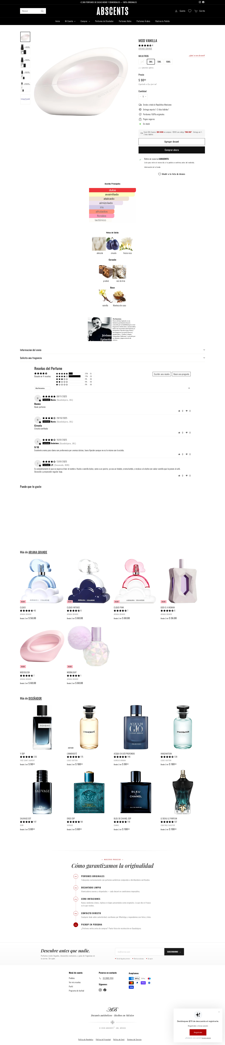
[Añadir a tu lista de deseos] (63, 571)
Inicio (57, 21)
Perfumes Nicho (125, 21)
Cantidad (142, 91)
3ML (151, 61)
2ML (142, 61)
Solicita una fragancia (31, 358)
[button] (145, 45)
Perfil (71, 986)
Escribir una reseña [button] (161, 374)
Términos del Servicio (134, 1039)
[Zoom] (81, 80)
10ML (168, 61)
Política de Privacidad (103, 1039)
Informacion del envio (30, 350)
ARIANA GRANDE (145, 48)
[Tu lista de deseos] (190, 10)
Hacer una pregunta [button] (181, 374)
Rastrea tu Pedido (162, 21)
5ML (159, 61)
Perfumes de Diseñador (104, 21)
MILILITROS (144, 55)
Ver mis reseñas (75, 982)
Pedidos (72, 977)
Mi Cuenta (69, 21)
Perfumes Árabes (143, 21)
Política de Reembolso (85, 1039)
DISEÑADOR (35, 698)
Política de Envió (119, 1039)
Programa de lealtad (76, 990)
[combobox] (33, 11)
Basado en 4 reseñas (42, 376)
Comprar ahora (172, 149)
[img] (49, 396)
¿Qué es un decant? (197, 55)
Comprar (84, 21)
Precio (141, 74)
